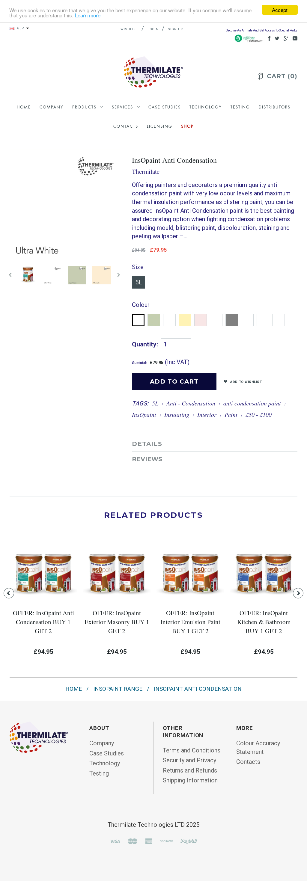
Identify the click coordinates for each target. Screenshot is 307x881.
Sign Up (175, 29)
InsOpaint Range (117, 688)
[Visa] (115, 840)
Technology (104, 763)
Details (147, 443)
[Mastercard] (132, 840)
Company (101, 743)
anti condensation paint (252, 403)
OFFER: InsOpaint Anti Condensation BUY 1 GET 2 (43, 622)
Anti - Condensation (190, 403)
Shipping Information (190, 780)
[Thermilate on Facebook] (267, 38)
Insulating (176, 414)
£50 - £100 (259, 414)
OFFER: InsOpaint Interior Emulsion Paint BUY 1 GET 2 (190, 622)
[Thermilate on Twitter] (275, 38)
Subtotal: (139, 363)
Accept (280, 9)
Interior (206, 414)
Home (73, 688)
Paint (231, 414)
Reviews (147, 459)
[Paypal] (188, 840)
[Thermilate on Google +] (284, 38)
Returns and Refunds (190, 770)
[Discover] (166, 840)
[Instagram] (39, 736)
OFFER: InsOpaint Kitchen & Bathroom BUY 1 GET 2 (264, 622)
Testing (99, 773)
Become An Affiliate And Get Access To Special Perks (261, 30)
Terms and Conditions (191, 750)
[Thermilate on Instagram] (293, 38)
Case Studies (106, 753)
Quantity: (145, 344)
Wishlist (129, 29)
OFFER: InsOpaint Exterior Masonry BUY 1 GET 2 (117, 622)
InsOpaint (144, 414)
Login (153, 29)
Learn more (87, 15)
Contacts (248, 761)
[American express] (148, 840)
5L (138, 282)
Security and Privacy (189, 760)
